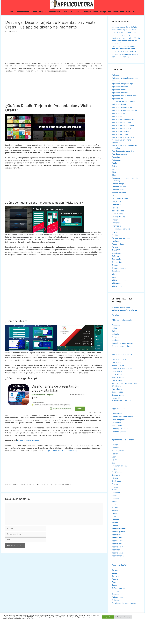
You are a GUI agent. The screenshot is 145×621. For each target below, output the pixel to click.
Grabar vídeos (117, 380)
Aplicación (116, 75)
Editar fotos (116, 423)
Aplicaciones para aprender (123, 440)
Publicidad (116, 241)
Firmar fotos (117, 426)
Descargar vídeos (119, 359)
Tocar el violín (117, 547)
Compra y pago (118, 184)
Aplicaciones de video (120, 131)
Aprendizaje (117, 157)
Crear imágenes (118, 420)
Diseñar (78, 12)
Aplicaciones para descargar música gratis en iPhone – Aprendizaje (123, 139)
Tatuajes (115, 594)
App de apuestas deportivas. (123, 151)
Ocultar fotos (117, 414)
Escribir (115, 454)
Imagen (115, 220)
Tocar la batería (118, 538)
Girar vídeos (117, 371)
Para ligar (116, 315)
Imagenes (116, 223)
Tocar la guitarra (118, 532)
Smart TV (116, 250)
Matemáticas (117, 472)
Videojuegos (117, 286)
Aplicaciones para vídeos (122, 354)
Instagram (116, 328)
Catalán (115, 526)
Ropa (114, 582)
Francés (115, 489)
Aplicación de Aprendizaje (122, 84)
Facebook (116, 325)
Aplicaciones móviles (120, 134)
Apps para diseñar (119, 565)
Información (116, 226)
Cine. (114, 175)
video (114, 277)
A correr (115, 484)
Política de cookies (28, 619)
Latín (114, 505)
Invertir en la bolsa (119, 466)
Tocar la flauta (117, 541)
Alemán (115, 511)
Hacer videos (118, 12)
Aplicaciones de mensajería (123, 125)
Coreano (115, 520)
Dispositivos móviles (120, 199)
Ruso (114, 517)
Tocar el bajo (117, 544)
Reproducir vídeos (119, 389)
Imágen (42, 12)
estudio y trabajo (118, 211)
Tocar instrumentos (119, 529)
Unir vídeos (116, 362)
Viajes (114, 274)
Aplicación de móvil (119, 104)
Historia (115, 478)
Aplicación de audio (120, 87)
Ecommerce (116, 205)
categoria (115, 169)
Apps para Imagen (119, 409)
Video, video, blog (119, 280)
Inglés (114, 496)
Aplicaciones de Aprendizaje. (123, 119)
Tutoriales (116, 271)
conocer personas (119, 193)
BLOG (128, 12)
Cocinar (115, 463)
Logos (114, 573)
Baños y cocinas (118, 588)
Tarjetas (115, 570)
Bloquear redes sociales (121, 346)
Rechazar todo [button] (137, 617)
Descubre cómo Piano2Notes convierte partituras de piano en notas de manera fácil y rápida (125, 48)
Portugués (116, 493)
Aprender (66, 12)
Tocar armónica (118, 556)
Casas (114, 585)
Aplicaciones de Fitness (121, 122)
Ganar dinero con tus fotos (122, 417)
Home (12, 12)
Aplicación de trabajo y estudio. (124, 110)
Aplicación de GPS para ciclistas (125, 96)
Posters (115, 579)
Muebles (115, 591)
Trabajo (115, 265)
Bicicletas (116, 600)
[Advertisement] (54, 48)
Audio (114, 163)
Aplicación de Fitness (120, 93)
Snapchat (116, 337)
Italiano (115, 523)
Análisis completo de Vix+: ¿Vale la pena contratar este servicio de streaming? (126, 40)
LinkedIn (115, 334)
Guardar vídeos (118, 395)
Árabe (114, 502)
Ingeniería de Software (121, 229)
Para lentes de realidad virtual (124, 603)
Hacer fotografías (119, 432)
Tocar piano (116, 535)
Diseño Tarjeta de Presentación (29, 440)
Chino (114, 514)
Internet (115, 232)
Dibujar (115, 445)
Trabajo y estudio (90, 12)
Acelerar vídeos (118, 377)
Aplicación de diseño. (120, 90)
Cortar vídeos (117, 392)
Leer (114, 457)
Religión (115, 247)
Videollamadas (118, 365)
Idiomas (115, 487)
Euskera (115, 508)
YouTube (115, 340)
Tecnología (116, 259)
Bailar (114, 460)
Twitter (115, 331)
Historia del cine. (118, 217)
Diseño (114, 196)
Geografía (116, 475)
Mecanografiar (117, 451)
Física (114, 469)
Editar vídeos (117, 374)
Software (115, 256)
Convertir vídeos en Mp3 (122, 368)
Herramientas (117, 214)
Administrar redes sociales (122, 343)
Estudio (115, 208)
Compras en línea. (119, 187)
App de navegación (119, 154)
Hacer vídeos (117, 398)
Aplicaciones (117, 116)
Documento (116, 202)
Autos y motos (117, 597)
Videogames (117, 283)
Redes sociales (23, 12)
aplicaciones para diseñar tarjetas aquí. (62, 451)
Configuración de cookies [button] (122, 617)
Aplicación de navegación (122, 107)
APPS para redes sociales (122, 320)
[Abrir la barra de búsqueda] (134, 12)
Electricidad (116, 481)
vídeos (34, 12)
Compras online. (118, 190)
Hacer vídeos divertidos (121, 401)
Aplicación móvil (118, 113)
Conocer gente (54, 12)
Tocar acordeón (118, 550)
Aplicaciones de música (121, 128)
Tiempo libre (105, 12)
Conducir (115, 448)
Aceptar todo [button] (108, 617)
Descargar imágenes (120, 429)
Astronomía (116, 160)
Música (115, 235)
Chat (114, 172)
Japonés (115, 499)
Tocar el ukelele (118, 553)
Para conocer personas (121, 238)
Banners (115, 576)
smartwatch (117, 253)
